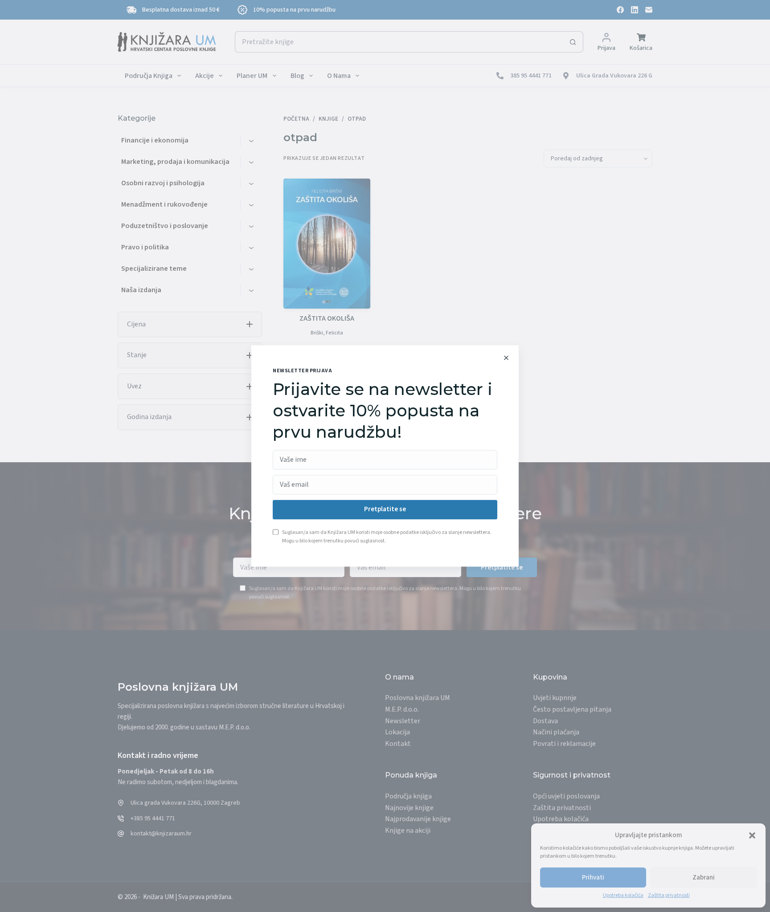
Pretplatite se (385, 509)
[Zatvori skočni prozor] (506, 357)
